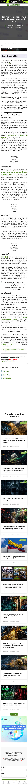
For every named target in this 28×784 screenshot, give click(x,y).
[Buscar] (9, 782)
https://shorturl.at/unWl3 (7, 361)
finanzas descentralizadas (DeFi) (14, 318)
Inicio (3, 783)
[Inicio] (3, 782)
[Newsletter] (24, 782)
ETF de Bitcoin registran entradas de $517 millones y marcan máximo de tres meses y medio (13, 645)
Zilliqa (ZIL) (4, 257)
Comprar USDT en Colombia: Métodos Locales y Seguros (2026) (14, 557)
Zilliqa (8, 350)
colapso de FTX (7, 344)
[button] (25, 56)
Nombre (3, 767)
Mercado (19, 27)
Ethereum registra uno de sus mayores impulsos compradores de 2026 (14, 704)
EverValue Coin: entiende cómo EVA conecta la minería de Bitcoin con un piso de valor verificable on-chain (13, 586)
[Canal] (19, 782)
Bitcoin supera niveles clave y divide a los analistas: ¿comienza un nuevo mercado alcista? (14, 528)
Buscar (8, 783)
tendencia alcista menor (8, 64)
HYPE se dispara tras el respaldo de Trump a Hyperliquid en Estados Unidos (13, 615)
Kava (19, 349)
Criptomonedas (13, 349)
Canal (19, 783)
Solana (4, 350)
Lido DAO (23, 349)
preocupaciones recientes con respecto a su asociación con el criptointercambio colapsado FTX (14, 172)
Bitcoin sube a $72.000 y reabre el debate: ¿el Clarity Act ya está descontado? (12, 675)
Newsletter (25, 783)
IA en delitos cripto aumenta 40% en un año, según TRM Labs (14, 499)
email (2, 773)
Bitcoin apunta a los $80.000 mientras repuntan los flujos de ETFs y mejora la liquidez (14, 440)
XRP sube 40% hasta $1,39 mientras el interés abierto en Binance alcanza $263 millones (13, 470)
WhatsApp (6, 375)
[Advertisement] (14, 397)
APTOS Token (5, 349)
